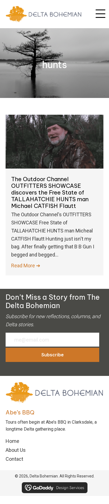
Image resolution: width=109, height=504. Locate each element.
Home (12, 441)
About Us (16, 450)
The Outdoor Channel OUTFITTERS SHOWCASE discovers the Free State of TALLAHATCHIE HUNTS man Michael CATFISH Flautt (50, 192)
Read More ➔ (25, 265)
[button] (100, 14)
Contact (14, 459)
